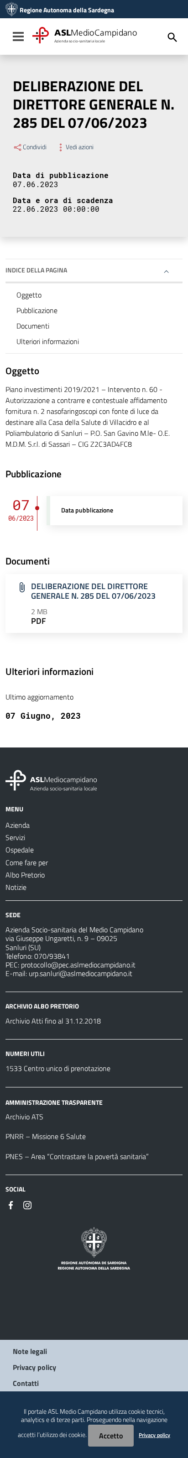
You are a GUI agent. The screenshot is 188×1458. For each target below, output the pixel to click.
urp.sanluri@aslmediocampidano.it (80, 973)
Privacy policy (34, 1367)
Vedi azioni (80, 147)
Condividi (35, 147)
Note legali (30, 1351)
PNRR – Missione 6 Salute (45, 1136)
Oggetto (29, 294)
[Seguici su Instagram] (27, 1204)
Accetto (111, 1435)
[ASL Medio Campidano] (11, 10)
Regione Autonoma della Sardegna (67, 10)
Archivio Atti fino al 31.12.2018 (53, 1020)
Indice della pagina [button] (36, 270)
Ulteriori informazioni (47, 341)
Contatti (26, 1383)
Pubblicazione (36, 310)
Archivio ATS (24, 1116)
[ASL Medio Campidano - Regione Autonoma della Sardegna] (51, 779)
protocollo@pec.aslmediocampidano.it (78, 964)
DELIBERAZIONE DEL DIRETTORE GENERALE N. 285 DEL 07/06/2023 (93, 591)
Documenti (32, 325)
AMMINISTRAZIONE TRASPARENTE (54, 1102)
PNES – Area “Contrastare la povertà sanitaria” (77, 1156)
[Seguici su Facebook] (10, 1204)
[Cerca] (172, 37)
